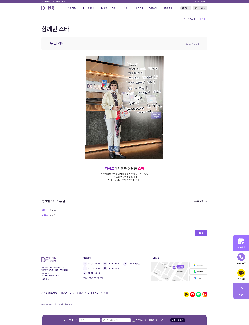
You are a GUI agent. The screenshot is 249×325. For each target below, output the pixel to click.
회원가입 (203, 2)
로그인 (197, 2)
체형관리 (125, 7)
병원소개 (153, 7)
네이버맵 (198, 271)
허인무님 (53, 215)
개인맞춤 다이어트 (107, 7)
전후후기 (139, 7)
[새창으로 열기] (169, 271)
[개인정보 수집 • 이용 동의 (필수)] (133, 320)
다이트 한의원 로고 (49, 8)
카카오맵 (198, 264)
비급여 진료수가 (80, 293)
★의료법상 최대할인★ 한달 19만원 (53, 2)
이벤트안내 (167, 7)
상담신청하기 (177, 320)
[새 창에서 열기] (186, 294)
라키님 (52, 210)
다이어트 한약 (88, 7)
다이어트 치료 (70, 7)
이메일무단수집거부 (99, 293)
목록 (201, 233)
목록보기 (199, 201)
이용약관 (65, 293)
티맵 (198, 278)
